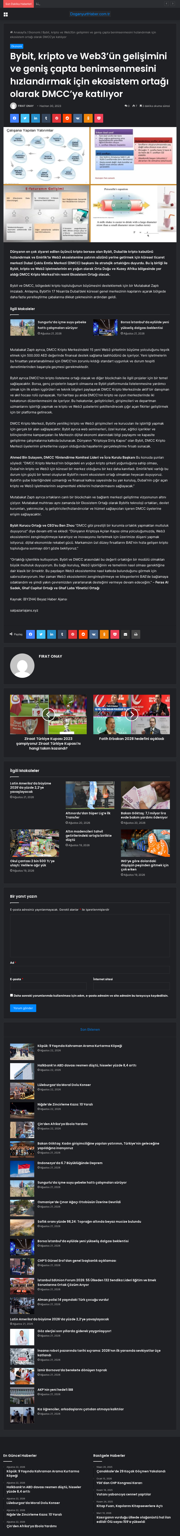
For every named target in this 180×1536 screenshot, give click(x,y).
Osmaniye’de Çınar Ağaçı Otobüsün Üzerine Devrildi (79, 1202)
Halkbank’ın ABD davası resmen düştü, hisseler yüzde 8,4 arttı (87, 1065)
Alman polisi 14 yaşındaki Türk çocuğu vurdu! (73, 1299)
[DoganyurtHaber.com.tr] (90, 14)
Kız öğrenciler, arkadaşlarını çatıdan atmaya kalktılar (81, 1409)
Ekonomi (34, 32)
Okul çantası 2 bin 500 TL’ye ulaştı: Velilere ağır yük (32, 863)
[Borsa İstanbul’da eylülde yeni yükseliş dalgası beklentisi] (105, 327)
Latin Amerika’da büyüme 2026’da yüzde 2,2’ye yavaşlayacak (30, 787)
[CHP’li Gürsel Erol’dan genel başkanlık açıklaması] (22, 1266)
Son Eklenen (90, 1029)
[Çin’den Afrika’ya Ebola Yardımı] (22, 1130)
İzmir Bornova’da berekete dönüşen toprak (72, 1370)
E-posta (16, 979)
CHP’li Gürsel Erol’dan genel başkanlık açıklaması (77, 1260)
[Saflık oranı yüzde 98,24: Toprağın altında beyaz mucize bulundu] (22, 1227)
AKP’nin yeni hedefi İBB (55, 1389)
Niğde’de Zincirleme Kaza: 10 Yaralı (65, 1104)
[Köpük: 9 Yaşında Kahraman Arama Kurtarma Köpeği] (22, 1052)
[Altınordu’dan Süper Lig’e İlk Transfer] (90, 795)
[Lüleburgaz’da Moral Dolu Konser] (22, 1091)
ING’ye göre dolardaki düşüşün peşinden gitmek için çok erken (145, 865)
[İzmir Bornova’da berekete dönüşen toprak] (22, 1376)
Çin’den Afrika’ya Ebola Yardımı (63, 1124)
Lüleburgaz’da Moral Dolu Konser (58, 3)
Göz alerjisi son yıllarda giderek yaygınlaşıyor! (74, 1331)
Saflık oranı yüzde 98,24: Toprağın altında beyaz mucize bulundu (89, 1221)
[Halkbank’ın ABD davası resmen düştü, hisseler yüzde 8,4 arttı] (22, 1071)
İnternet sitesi (103, 979)
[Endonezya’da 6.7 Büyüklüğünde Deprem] (22, 1169)
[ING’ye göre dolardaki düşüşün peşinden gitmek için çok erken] (145, 843)
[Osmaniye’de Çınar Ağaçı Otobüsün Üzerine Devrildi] (22, 1208)
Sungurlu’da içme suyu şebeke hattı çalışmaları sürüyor (82, 1182)
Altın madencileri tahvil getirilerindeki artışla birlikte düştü (89, 835)
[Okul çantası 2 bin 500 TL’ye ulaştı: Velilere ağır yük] (34, 843)
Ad (13, 962)
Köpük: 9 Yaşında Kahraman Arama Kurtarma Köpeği (80, 1046)
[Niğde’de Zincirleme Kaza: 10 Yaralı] (22, 1110)
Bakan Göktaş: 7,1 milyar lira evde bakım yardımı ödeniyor (144, 815)
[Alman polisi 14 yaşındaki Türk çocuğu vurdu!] (22, 1305)
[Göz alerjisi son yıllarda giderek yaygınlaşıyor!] (22, 1337)
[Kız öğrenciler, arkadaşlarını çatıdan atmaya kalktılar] (22, 1415)
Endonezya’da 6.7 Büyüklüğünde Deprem (70, 1163)
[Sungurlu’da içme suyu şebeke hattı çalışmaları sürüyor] (22, 327)
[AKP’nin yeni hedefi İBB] (22, 1395)
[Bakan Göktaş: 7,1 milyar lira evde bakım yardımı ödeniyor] (145, 795)
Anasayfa (19, 32)
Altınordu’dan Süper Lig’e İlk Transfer (88, 815)
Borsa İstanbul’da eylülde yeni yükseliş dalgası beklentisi (83, 1241)
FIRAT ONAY (26, 106)
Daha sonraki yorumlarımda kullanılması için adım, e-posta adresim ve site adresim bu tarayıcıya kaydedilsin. (91, 995)
